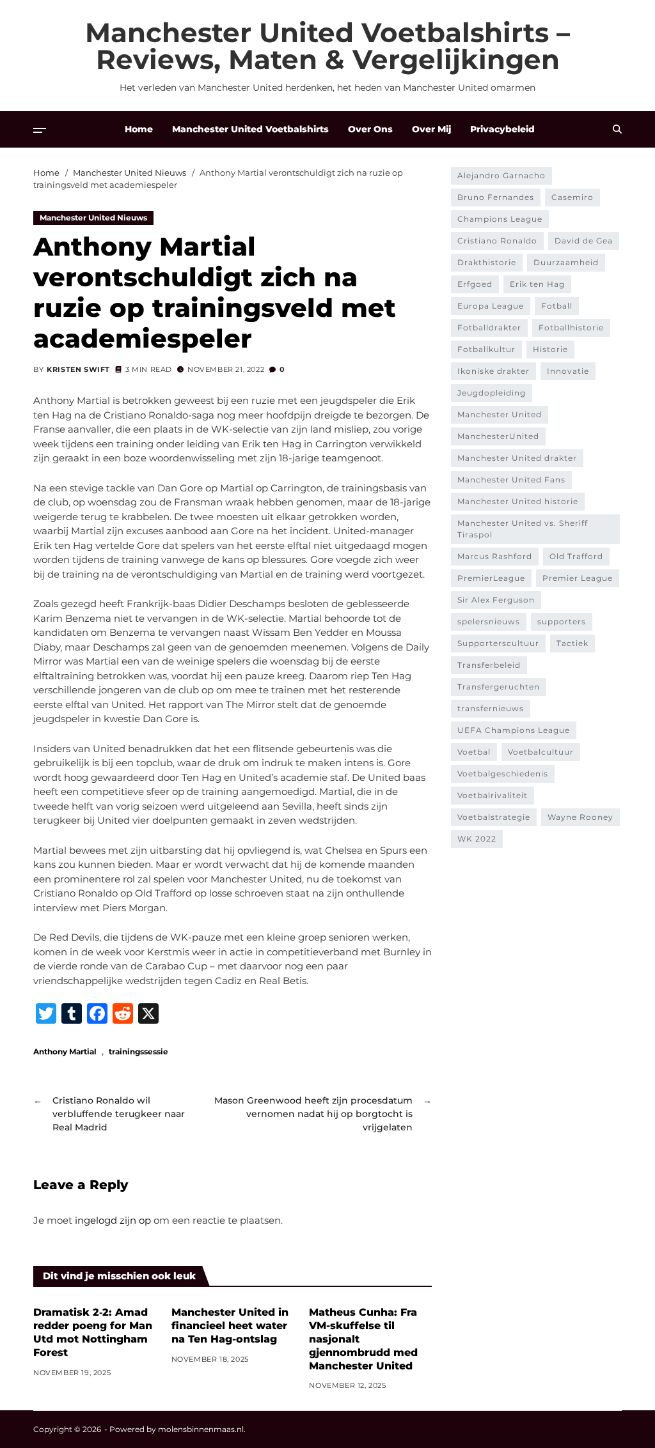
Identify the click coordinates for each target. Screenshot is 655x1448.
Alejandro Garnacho (501, 175)
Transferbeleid (489, 665)
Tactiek (572, 643)
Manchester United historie (517, 501)
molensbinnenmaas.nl (201, 1429)
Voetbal (474, 752)
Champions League (499, 219)
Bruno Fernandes (495, 197)
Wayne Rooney (580, 817)
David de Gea (584, 240)
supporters (561, 621)
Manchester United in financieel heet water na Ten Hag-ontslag (229, 1325)
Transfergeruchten (498, 686)
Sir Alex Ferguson (496, 600)
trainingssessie (138, 1051)
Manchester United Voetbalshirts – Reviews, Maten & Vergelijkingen (327, 46)
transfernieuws (490, 708)
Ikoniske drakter (493, 371)
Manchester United (499, 414)
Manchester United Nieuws (93, 217)
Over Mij (431, 129)
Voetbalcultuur (541, 752)
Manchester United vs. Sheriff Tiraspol (522, 528)
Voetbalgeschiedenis (502, 773)
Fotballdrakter (489, 327)
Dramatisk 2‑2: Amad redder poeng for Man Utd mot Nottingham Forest (92, 1332)
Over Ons (370, 129)
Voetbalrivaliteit (492, 795)
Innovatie (568, 371)
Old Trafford (576, 556)
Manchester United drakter (517, 458)
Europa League (490, 306)
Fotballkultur (486, 349)
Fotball (556, 306)
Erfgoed (475, 284)
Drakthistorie (486, 262)
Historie (550, 349)
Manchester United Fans (511, 479)
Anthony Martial (65, 1051)
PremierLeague (491, 578)
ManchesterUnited (498, 436)
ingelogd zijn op (113, 1220)
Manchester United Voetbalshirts (250, 129)
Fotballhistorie (571, 327)
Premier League (577, 578)
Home (139, 129)
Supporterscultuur (498, 643)
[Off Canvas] (39, 130)
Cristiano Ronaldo (497, 240)
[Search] (617, 129)
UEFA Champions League (513, 730)
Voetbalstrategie (493, 817)
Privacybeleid (502, 129)
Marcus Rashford (494, 556)
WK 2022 (476, 838)
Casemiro (572, 197)
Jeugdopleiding (491, 392)
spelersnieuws (488, 621)
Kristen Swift (78, 369)
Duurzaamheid (566, 262)
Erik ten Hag (537, 284)
